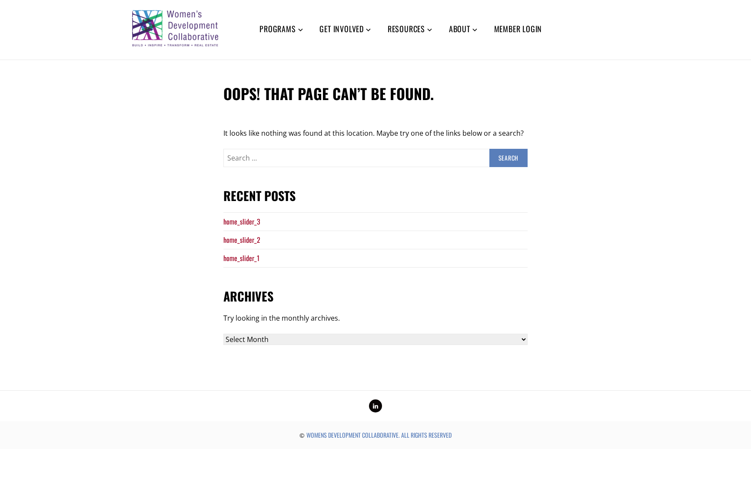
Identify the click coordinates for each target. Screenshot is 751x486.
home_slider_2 (241, 240)
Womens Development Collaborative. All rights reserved (379, 434)
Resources (406, 28)
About (459, 28)
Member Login (518, 28)
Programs (277, 28)
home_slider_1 (241, 258)
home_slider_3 (241, 221)
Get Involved (341, 28)
